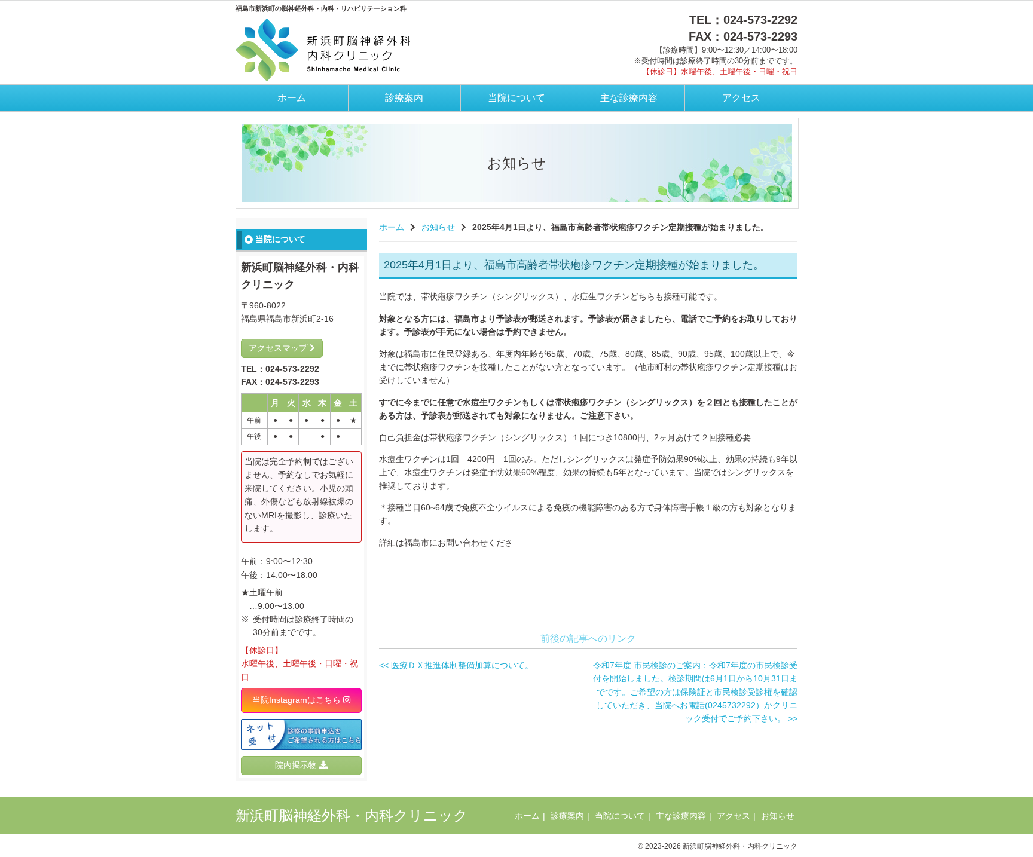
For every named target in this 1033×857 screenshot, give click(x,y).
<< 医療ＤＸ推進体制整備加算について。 (456, 665)
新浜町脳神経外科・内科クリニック (352, 815)
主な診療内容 (629, 98)
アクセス (741, 98)
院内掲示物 (297, 765)
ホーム (291, 98)
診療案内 (404, 98)
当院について (516, 98)
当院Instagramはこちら (297, 700)
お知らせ (438, 227)
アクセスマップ (279, 348)
